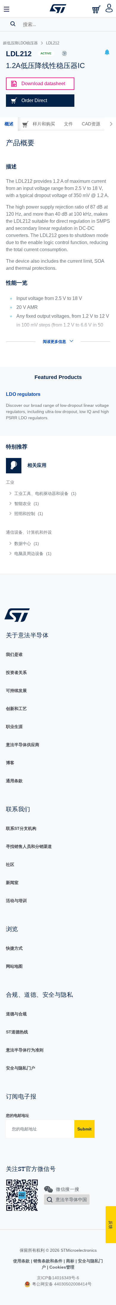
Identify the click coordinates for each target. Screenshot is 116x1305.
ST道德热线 (17, 1032)
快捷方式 (14, 948)
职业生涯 (14, 726)
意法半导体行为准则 (24, 1050)
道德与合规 (16, 1014)
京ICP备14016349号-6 (58, 1277)
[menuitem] (49, 493)
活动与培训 (16, 900)
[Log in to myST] (109, 8)
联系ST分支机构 (21, 828)
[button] (7, 9)
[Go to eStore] (97, 9)
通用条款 (14, 780)
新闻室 (12, 882)
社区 (10, 864)
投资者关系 (16, 672)
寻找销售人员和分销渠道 (29, 846)
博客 (10, 762)
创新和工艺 (16, 708)
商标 (70, 1261)
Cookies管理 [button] (61, 1267)
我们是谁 (14, 654)
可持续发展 (16, 690)
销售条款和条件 (48, 1261)
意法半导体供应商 (22, 744)
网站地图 (14, 966)
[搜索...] (13, 23)
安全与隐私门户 (20, 1068)
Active (45, 53)
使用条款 (22, 1261)
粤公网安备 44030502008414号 (61, 1284)
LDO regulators (23, 394)
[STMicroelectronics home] (58, 8)
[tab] (9, 124)
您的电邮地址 (17, 1115)
